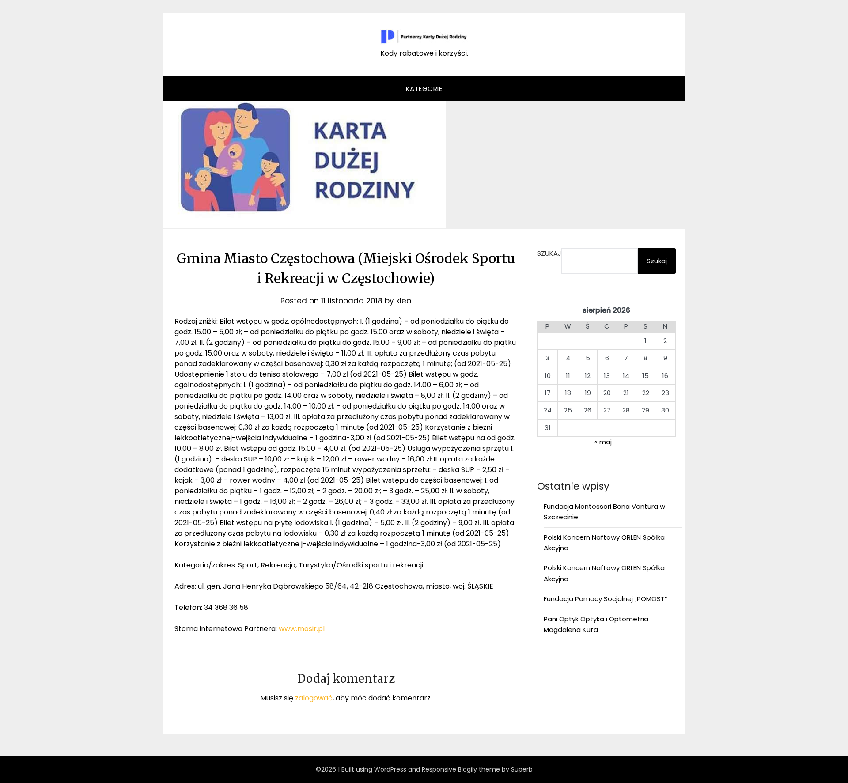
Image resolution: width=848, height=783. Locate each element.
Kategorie (424, 88)
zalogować (314, 698)
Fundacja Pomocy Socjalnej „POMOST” (605, 598)
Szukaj (549, 253)
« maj (603, 441)
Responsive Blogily (449, 769)
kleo (403, 300)
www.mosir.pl (302, 629)
